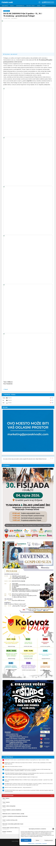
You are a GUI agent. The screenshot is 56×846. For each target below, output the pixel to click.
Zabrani (37, 840)
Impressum (44, 843)
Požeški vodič (7, 2)
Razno (44, 5)
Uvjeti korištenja (38, 843)
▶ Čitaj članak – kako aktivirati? (10, 54)
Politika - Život (30, 5)
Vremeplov (6, 10)
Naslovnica (5, 5)
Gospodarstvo (20, 5)
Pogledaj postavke (49, 840)
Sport (38, 5)
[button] (53, 828)
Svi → (52, 795)
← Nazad (5, 389)
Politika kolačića (31, 843)
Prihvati (26, 840)
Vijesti (12, 5)
